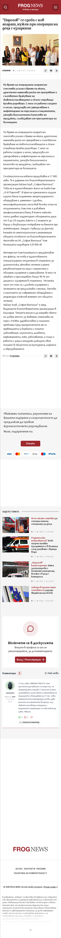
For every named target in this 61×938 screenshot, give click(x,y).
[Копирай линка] (46, 71)
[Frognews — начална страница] (30, 849)
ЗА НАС (19, 868)
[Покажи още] (30, 930)
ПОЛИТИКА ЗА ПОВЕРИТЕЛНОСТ (30, 873)
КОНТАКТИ (29, 868)
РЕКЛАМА (41, 868)
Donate (30, 443)
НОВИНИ (6, 70)
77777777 (10, 693)
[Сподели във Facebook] (51, 71)
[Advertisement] (30, 786)
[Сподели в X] (56, 71)
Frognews (15, 356)
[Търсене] (5, 7)
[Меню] (55, 7)
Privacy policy (50, 887)
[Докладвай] (32, 717)
